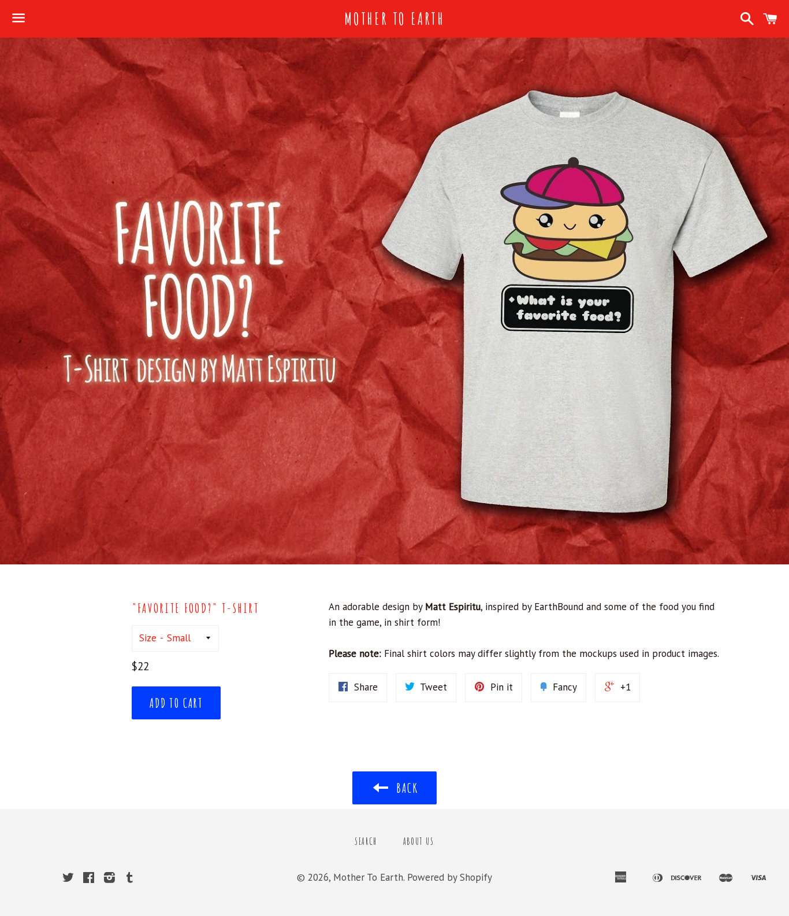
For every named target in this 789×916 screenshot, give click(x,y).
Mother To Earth (394, 19)
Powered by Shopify (449, 877)
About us (418, 841)
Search (366, 841)
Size (148, 637)
